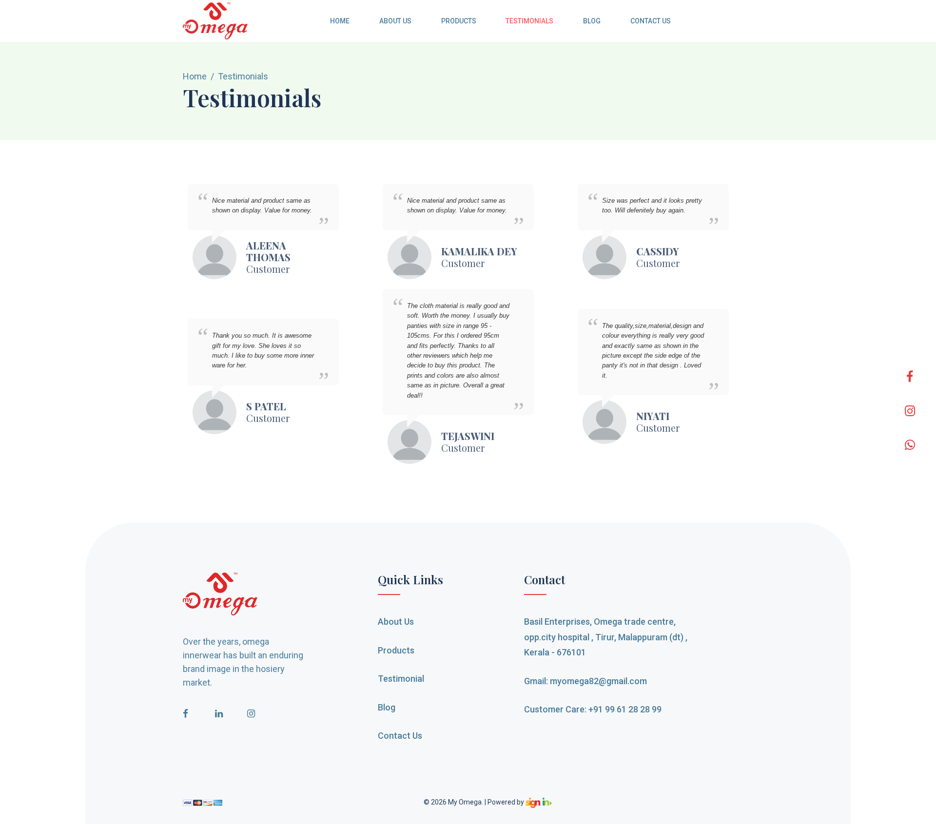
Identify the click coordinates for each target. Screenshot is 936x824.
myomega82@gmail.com (598, 681)
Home (340, 21)
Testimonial (401, 678)
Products (458, 21)
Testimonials (529, 21)
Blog (592, 21)
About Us (395, 21)
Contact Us (650, 21)
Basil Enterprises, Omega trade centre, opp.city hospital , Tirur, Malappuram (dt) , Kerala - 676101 (605, 636)
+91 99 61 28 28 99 (625, 709)
